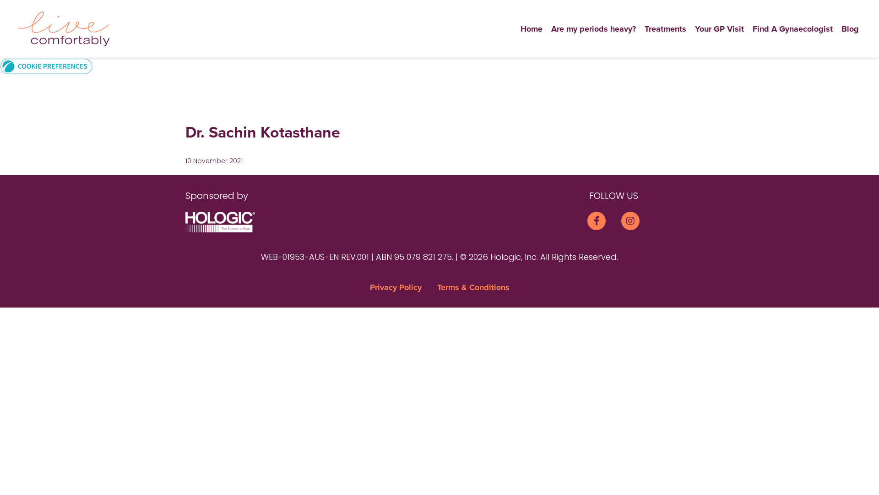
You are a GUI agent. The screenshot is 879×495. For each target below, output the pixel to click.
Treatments (665, 29)
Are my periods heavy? (593, 29)
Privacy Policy (396, 287)
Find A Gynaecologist (793, 29)
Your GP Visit (719, 29)
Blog (850, 29)
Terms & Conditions (473, 287)
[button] (46, 65)
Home (532, 29)
